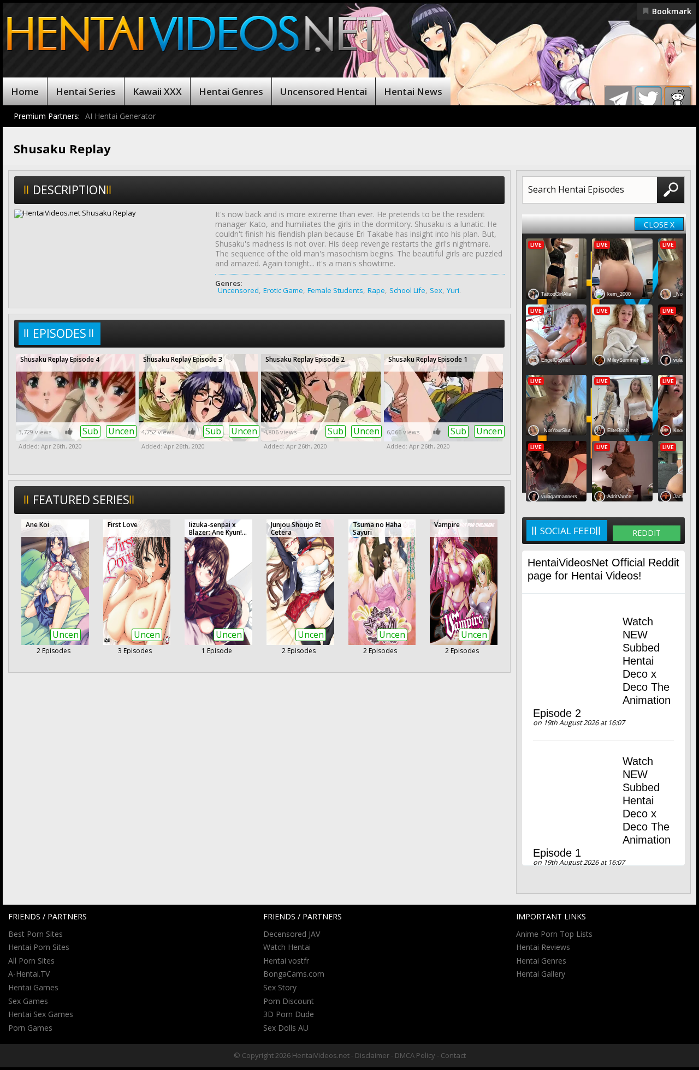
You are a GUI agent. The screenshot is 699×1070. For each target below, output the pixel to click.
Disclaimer (372, 1055)
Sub (90, 431)
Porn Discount (288, 1001)
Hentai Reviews (543, 947)
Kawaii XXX (157, 91)
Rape (376, 290)
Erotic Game (283, 290)
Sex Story (280, 987)
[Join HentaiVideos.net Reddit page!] (677, 99)
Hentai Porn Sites (38, 947)
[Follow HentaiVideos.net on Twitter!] (648, 99)
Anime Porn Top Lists (554, 934)
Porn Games (30, 1028)
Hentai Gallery (540, 974)
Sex (436, 290)
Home (25, 91)
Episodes (59, 333)
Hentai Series (86, 91)
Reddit (646, 533)
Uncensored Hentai (323, 91)
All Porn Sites (31, 960)
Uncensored (238, 290)
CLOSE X (659, 224)
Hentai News (413, 91)
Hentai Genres (231, 91)
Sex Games (28, 1001)
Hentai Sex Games (40, 1014)
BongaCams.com (293, 974)
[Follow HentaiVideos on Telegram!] (618, 99)
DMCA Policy (415, 1055)
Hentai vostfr (286, 960)
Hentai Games (33, 987)
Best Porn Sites (35, 934)
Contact (453, 1055)
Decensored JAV (291, 934)
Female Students (335, 290)
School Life (407, 290)
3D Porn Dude (288, 1014)
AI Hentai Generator (120, 116)
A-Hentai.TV (29, 974)
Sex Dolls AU (286, 1028)
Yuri (453, 290)
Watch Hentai (287, 947)
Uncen (121, 431)
